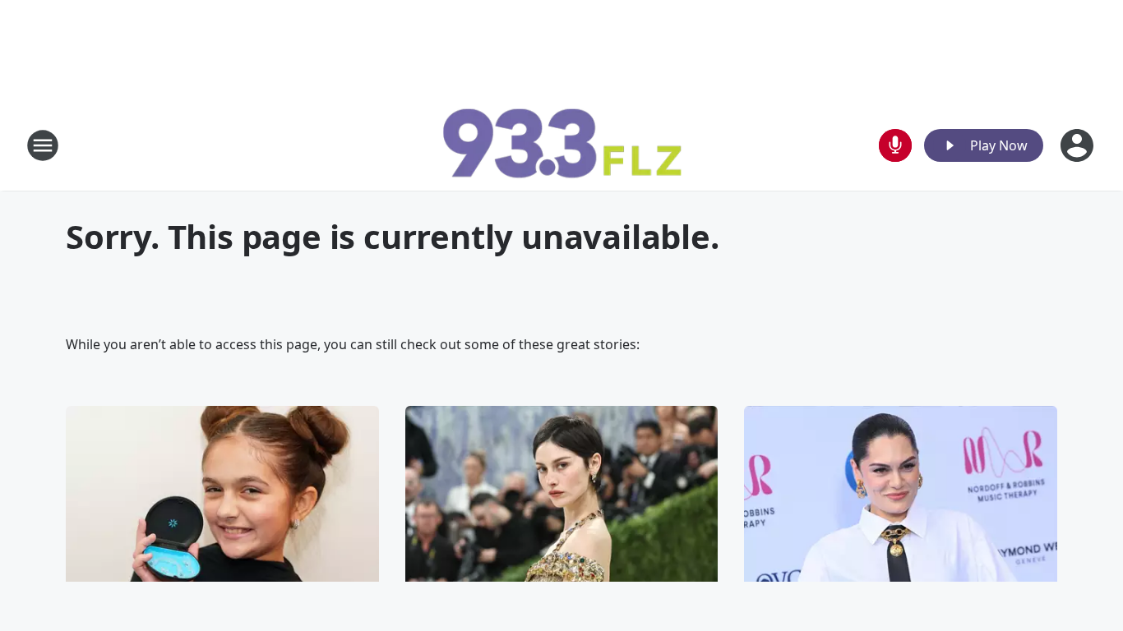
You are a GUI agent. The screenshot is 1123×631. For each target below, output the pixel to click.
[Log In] (1079, 145)
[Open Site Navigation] (42, 145)
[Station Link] (561, 145)
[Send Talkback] (895, 145)
